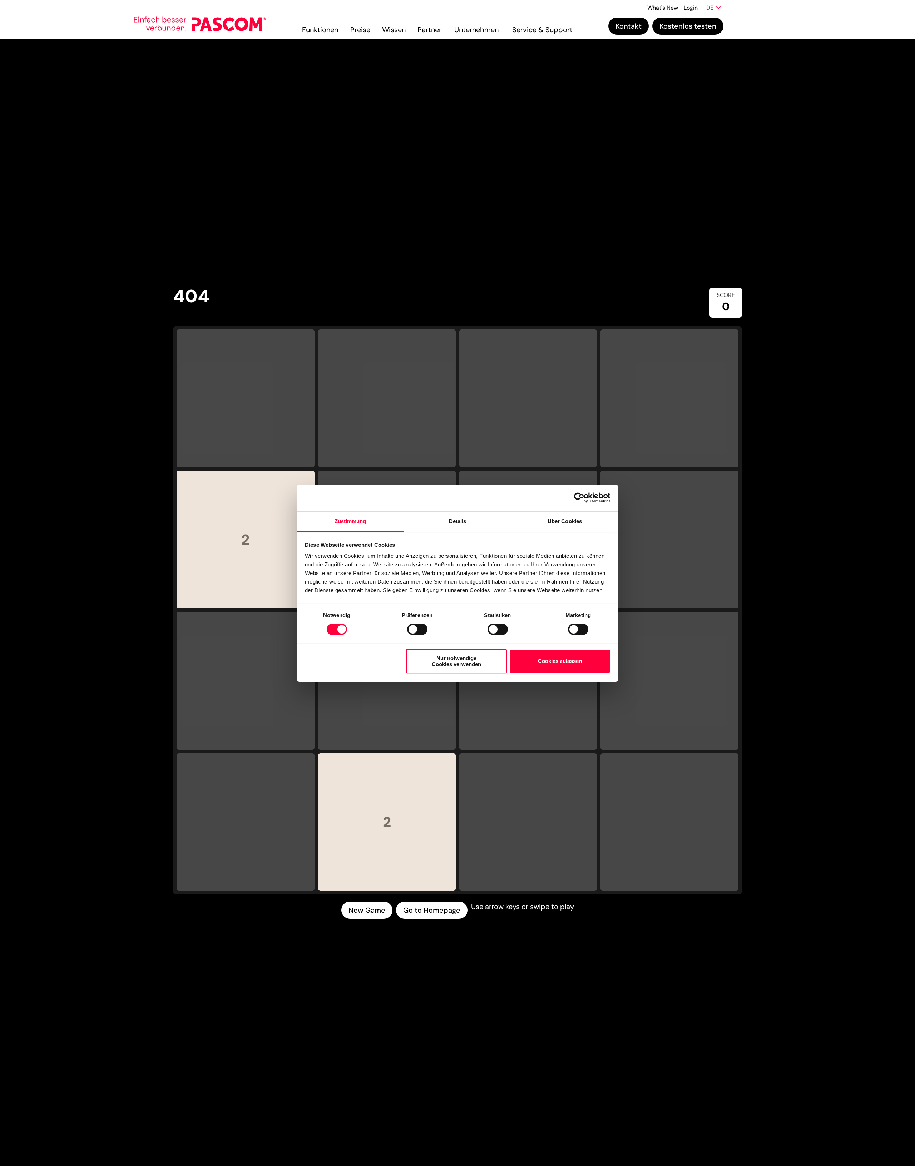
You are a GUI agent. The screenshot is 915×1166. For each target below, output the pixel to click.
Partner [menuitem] (429, 29)
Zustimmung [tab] (350, 521)
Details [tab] (457, 521)
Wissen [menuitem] (394, 29)
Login (691, 7)
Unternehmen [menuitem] (476, 29)
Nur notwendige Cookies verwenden (456, 661)
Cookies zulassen (560, 661)
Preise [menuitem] (360, 29)
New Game (366, 910)
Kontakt (628, 26)
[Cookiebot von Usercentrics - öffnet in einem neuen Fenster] (579, 497)
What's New (662, 7)
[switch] (417, 629)
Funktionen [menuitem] (320, 29)
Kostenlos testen (687, 26)
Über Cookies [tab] (565, 521)
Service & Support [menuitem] (542, 29)
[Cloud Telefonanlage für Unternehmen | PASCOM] (229, 26)
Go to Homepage (431, 910)
